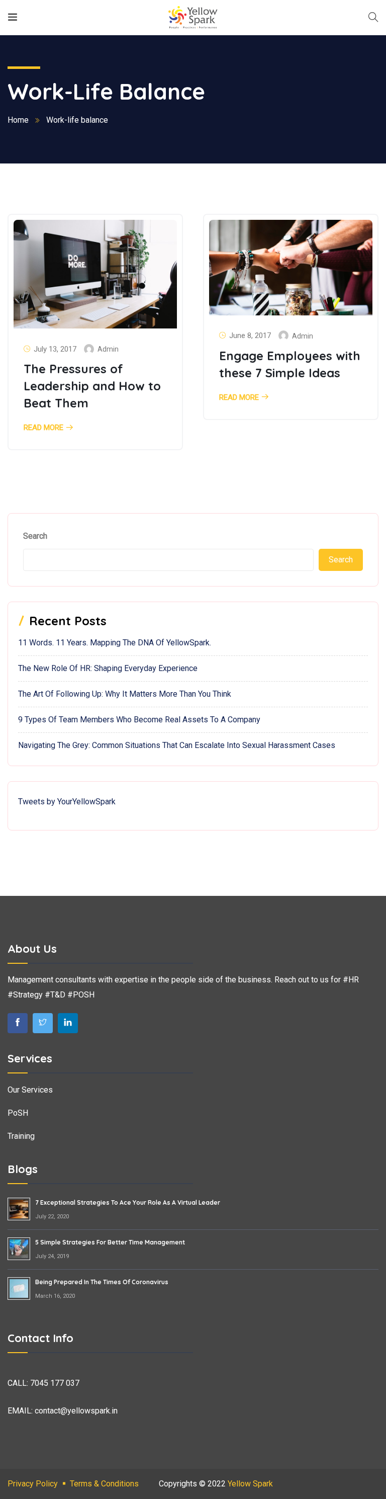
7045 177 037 (54, 1383)
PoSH (18, 1113)
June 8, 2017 (250, 335)
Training (21, 1136)
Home (18, 120)
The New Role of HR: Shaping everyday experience (108, 668)
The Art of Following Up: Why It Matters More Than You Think (124, 694)
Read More (43, 428)
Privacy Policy (33, 1483)
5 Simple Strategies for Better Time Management (110, 1242)
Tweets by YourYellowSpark (67, 801)
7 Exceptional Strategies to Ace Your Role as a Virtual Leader (127, 1202)
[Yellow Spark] (193, 17)
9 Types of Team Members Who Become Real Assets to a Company (139, 719)
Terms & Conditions (104, 1483)
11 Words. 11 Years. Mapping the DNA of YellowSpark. (114, 642)
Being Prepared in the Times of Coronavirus (101, 1282)
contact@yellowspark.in (76, 1410)
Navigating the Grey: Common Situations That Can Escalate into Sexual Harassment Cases (176, 745)
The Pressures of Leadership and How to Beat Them (92, 385)
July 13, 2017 (55, 349)
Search (35, 536)
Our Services (30, 1090)
